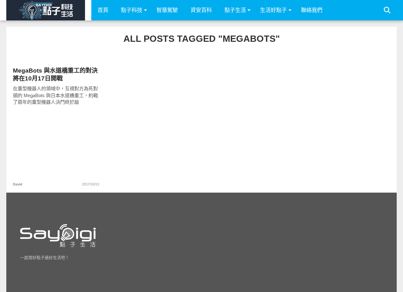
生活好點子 (273, 10)
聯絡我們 (311, 10)
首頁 (103, 10)
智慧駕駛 (167, 10)
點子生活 (235, 10)
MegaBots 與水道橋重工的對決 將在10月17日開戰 (55, 74)
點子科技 (131, 10)
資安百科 (201, 10)
